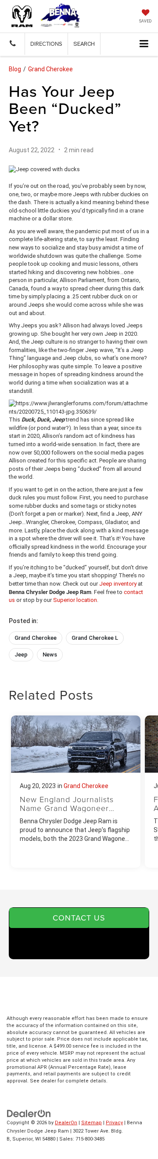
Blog (15, 69)
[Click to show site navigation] (144, 44)
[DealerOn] (29, 1113)
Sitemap (91, 1123)
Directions (46, 44)
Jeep (21, 654)
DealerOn (66, 1123)
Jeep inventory (117, 583)
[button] (12, 44)
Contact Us (79, 917)
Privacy (114, 1123)
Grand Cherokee (50, 69)
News (50, 654)
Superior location (75, 600)
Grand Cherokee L (95, 638)
